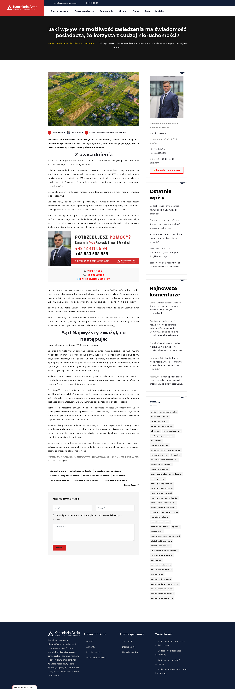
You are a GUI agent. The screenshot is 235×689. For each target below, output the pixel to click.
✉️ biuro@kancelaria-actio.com (93, 279)
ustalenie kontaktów (161, 555)
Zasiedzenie (106, 11)
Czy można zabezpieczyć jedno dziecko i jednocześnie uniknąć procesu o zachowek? (165, 224)
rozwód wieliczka (160, 527)
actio (153, 412)
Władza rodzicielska (96, 658)
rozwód (155, 512)
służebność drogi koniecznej (165, 536)
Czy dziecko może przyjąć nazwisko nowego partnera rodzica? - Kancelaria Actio (163, 325)
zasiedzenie (119, 476)
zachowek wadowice (161, 570)
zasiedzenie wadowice (115, 480)
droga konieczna (159, 445)
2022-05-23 (57, 132)
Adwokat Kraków (158, 133)
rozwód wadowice (160, 522)
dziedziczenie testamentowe (165, 450)
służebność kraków (160, 546)
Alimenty (90, 647)
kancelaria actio (159, 455)
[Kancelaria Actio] (22, 8)
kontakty (175, 455)
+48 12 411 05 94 (157, 149)
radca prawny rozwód (162, 488)
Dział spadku (128, 647)
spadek (176, 527)
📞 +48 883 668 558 (93, 275)
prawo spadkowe (159, 469)
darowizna (156, 441)
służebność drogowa (161, 541)
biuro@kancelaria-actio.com (65, 3)
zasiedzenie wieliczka (162, 598)
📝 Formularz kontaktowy (166, 170)
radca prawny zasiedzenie (96, 476)
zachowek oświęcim (161, 565)
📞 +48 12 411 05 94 (94, 271)
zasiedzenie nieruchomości (86, 480)
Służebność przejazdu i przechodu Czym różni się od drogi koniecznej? (164, 252)
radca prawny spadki (161, 493)
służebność (156, 531)
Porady (137, 11)
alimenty (155, 431)
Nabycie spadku (130, 652)
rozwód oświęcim (159, 517)
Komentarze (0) (131, 485)
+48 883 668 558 (158, 153)
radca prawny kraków (161, 484)
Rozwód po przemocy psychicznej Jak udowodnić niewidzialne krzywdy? (166, 238)
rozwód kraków (170, 512)
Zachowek (127, 641)
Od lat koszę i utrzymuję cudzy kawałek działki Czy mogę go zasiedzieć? (165, 210)
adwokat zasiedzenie (80, 471)
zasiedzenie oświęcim (162, 589)
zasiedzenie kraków (59, 480)
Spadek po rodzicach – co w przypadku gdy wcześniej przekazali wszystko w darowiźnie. (166, 347)
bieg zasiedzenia (172, 431)
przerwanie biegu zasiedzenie (64, 476)
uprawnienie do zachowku (164, 550)
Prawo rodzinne (60, 11)
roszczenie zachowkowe (163, 503)
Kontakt (159, 11)
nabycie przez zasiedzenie (108, 471)
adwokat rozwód (159, 417)
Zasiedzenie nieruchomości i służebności (76, 43)
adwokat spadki (159, 421)
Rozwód (90, 641)
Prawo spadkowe (84, 11)
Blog (147, 11)
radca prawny (157, 479)
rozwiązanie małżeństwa (163, 507)
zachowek (156, 560)
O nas (122, 11)
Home (51, 43)
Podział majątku (94, 652)
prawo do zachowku (161, 464)
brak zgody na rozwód (162, 436)
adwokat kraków (57, 471)
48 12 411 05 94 (91, 3)
